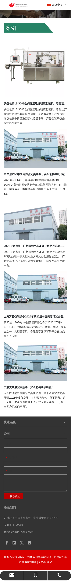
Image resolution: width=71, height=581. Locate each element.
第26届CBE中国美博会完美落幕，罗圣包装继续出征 (34, 174)
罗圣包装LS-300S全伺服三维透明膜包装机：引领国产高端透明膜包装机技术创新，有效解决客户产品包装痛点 (35, 103)
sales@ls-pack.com (20, 532)
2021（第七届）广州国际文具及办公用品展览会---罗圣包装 (35, 246)
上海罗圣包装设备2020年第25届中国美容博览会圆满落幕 (35, 316)
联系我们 (15, 496)
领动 (49, 562)
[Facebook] (7, 543)
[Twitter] (22, 543)
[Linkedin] (14, 543)
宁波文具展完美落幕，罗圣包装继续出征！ (29, 387)
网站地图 (31, 562)
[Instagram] (29, 543)
